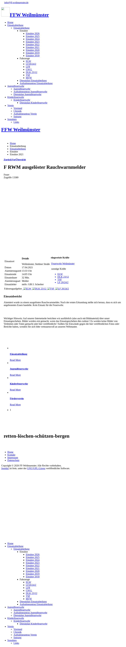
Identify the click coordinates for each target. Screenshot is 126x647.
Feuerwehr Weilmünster (63, 263)
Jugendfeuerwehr (15, 86)
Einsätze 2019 (32, 53)
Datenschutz (13, 460)
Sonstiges (12, 119)
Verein (10, 105)
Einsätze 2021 (32, 47)
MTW (29, 77)
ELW (28, 61)
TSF (28, 75)
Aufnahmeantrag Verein (25, 113)
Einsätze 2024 (32, 39)
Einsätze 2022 (32, 44)
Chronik (18, 111)
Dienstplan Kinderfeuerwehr (33, 102)
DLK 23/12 (31, 72)
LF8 (28, 66)
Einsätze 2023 (32, 41)
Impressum (12, 457)
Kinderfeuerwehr (15, 97)
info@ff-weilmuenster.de (16, 2)
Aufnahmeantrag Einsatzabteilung (36, 83)
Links (16, 122)
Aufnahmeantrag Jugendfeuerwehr (30, 91)
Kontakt (11, 454)
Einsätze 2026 (32, 33)
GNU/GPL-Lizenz (36, 468)
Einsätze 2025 (32, 36)
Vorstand (18, 108)
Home (10, 22)
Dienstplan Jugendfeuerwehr (27, 94)
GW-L (29, 69)
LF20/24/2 (31, 64)
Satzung (17, 116)
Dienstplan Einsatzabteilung (33, 80)
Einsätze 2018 (32, 55)
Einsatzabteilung (15, 25)
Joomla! (5, 468)
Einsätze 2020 (32, 50)
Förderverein (17, 398)
